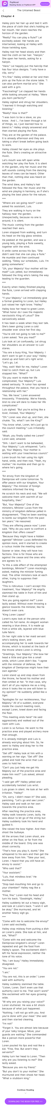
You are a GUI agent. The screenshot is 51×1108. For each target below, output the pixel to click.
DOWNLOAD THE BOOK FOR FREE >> (26, 1101)
